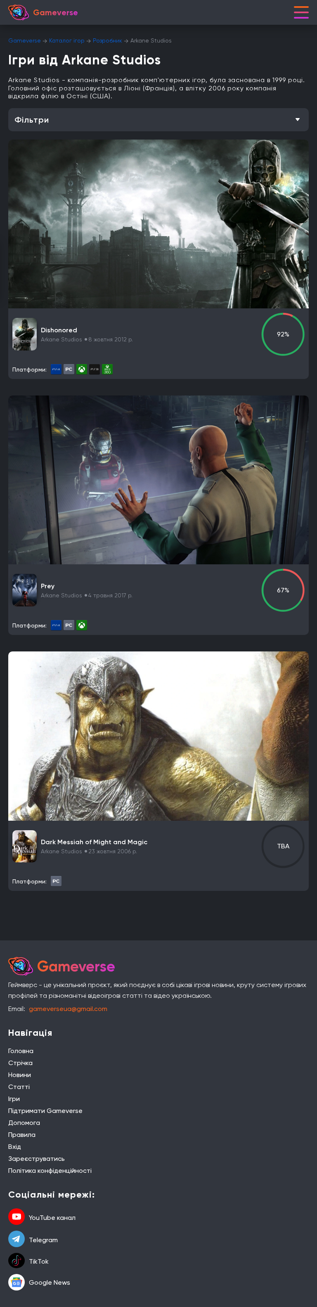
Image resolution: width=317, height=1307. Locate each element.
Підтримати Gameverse (45, 1111)
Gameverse (24, 40)
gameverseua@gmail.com (68, 1009)
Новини (19, 1075)
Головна (20, 1051)
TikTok (39, 1261)
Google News (49, 1282)
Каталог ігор (67, 40)
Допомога (24, 1123)
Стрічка (20, 1063)
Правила (21, 1135)
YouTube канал (52, 1218)
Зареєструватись (36, 1159)
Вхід (14, 1147)
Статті (19, 1087)
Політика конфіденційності (50, 1170)
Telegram (43, 1240)
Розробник (107, 40)
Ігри (14, 1099)
